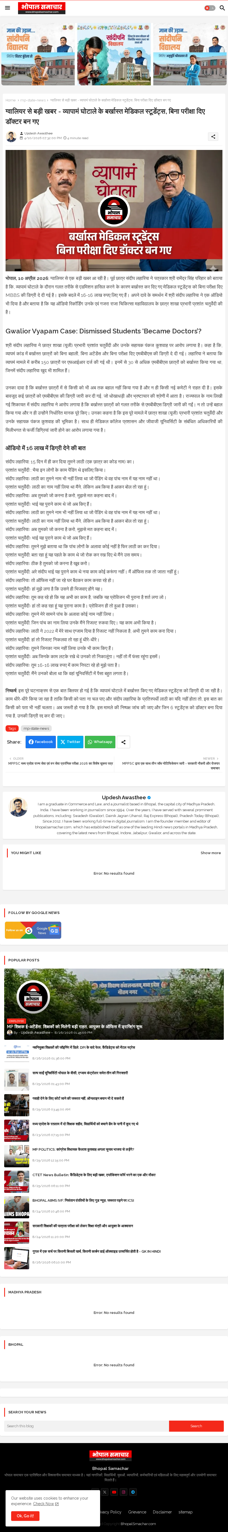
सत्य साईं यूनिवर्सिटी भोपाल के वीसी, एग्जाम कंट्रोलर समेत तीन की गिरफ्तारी (80, 1073)
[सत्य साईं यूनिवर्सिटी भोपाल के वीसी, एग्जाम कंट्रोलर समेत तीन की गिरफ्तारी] (16, 1080)
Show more (211, 853)
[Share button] (123, 742)
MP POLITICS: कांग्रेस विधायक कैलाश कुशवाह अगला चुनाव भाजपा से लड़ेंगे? (83, 1149)
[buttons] (104, 1492)
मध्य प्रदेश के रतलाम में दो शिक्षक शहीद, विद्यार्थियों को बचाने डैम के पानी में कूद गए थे (85, 1124)
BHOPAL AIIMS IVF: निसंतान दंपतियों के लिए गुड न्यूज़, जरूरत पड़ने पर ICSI (83, 1200)
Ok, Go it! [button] (25, 1516)
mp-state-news (33, 100)
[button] (209, 8)
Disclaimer (162, 1512)
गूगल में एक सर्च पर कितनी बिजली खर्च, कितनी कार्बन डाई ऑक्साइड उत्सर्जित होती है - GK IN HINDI (97, 1251)
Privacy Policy (109, 1512)
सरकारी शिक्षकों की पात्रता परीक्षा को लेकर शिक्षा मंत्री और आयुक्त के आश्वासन (83, 1226)
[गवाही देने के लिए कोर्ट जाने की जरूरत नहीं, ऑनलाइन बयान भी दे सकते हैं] (16, 1105)
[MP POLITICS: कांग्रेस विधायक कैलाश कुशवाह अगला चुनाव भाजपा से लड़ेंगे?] (16, 1156)
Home (11, 100)
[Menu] (7, 8)
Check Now (43, 1504)
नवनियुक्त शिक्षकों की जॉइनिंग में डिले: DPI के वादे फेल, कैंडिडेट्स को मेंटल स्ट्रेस (84, 1047)
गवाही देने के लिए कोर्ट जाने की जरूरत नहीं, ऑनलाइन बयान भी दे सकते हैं (78, 1098)
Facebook (44, 742)
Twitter (73, 742)
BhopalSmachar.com (138, 1524)
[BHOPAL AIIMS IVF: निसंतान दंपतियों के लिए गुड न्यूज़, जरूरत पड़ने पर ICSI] (16, 1207)
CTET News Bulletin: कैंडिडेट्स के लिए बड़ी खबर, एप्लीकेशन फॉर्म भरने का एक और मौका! (94, 1175)
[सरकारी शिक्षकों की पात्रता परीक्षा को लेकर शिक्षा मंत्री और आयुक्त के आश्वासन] (16, 1233)
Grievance (137, 1512)
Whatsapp (103, 742)
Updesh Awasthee (124, 797)
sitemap (186, 1512)
